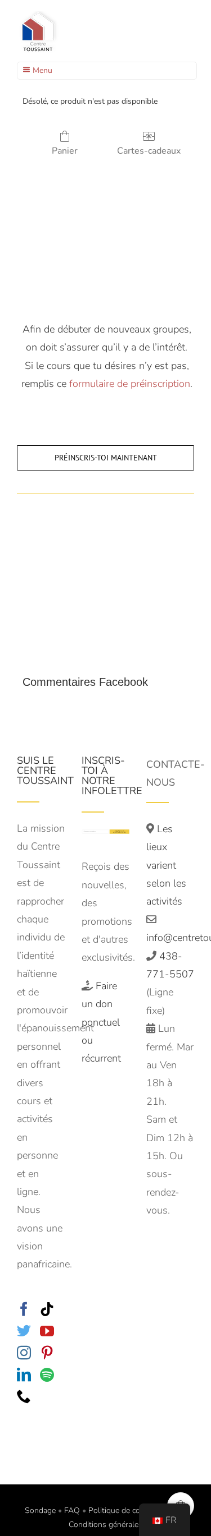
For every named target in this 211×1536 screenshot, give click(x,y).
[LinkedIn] (24, 1374)
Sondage (40, 1510)
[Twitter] (24, 1330)
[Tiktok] (47, 1309)
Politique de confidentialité (134, 1510)
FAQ (72, 1510)
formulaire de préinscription (129, 383)
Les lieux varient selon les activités (166, 865)
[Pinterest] (47, 1352)
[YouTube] (47, 1330)
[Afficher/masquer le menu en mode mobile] (188, 34)
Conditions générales (105, 1524)
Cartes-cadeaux (149, 150)
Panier (65, 150)
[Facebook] (24, 1309)
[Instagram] (24, 1352)
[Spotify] (47, 1374)
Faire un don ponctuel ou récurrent (101, 1022)
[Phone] (24, 1396)
